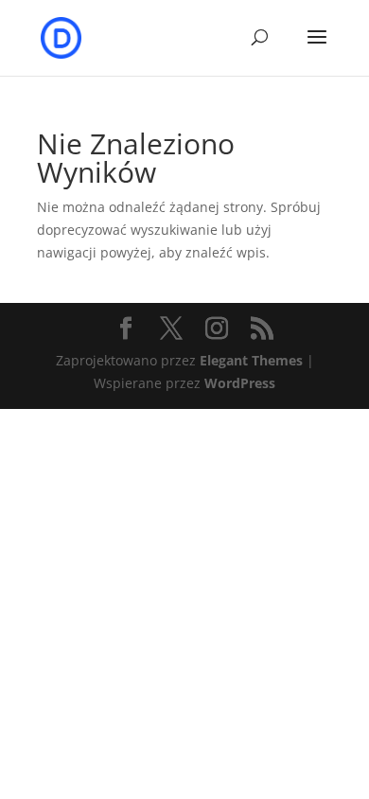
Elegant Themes (251, 360)
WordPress (239, 383)
